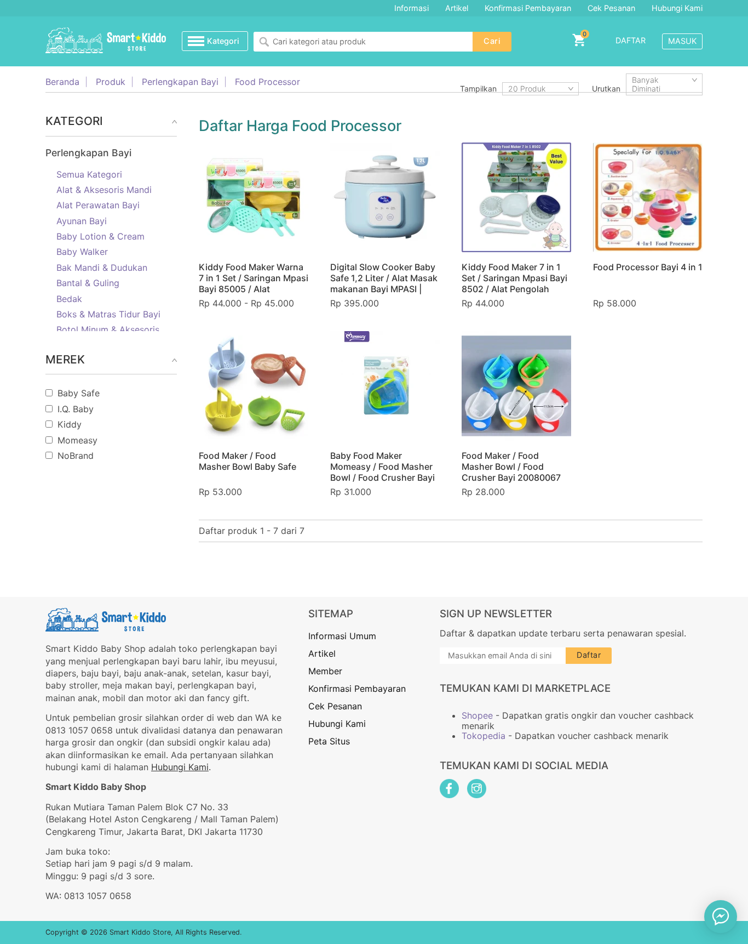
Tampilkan (478, 88)
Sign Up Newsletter (496, 613)
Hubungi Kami (677, 8)
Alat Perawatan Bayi (98, 205)
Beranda (62, 82)
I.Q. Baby (75, 409)
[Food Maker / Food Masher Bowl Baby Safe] (253, 386)
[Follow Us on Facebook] (449, 788)
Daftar (630, 40)
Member (325, 671)
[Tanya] (720, 916)
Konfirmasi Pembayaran (528, 8)
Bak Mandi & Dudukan (101, 267)
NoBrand (75, 455)
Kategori (223, 41)
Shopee (477, 715)
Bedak (69, 299)
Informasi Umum (342, 635)
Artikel (456, 8)
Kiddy (69, 424)
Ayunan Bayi (81, 221)
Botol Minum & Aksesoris (107, 329)
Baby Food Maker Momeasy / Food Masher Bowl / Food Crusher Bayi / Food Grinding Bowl (382, 472)
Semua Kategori (89, 174)
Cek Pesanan (611, 8)
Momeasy (77, 440)
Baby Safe (78, 393)
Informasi (411, 8)
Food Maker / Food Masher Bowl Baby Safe (247, 461)
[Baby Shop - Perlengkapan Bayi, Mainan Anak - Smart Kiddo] (105, 41)
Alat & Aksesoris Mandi (104, 190)
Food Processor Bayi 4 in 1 (648, 266)
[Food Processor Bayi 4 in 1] (648, 197)
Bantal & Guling (87, 283)
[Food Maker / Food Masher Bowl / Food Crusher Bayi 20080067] (516, 386)
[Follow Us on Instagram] (476, 788)
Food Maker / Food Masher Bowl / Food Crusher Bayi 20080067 (511, 466)
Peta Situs (329, 741)
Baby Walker (82, 252)
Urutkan (606, 88)
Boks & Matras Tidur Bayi (108, 314)
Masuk (682, 41)
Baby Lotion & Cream (100, 236)
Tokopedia (483, 736)
